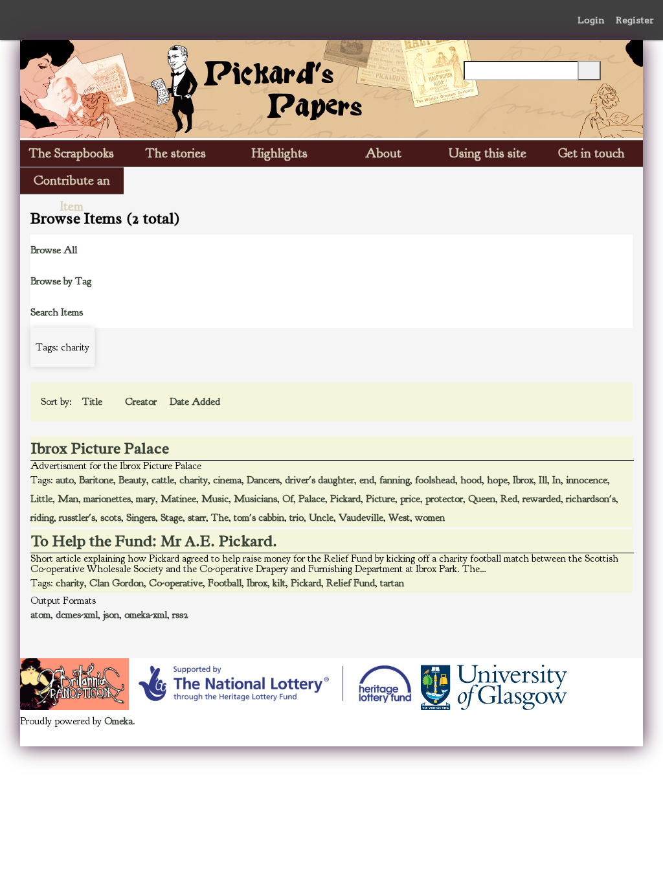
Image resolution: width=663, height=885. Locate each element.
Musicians (255, 498)
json (111, 614)
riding (42, 517)
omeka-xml (145, 614)
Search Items (56, 312)
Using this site (487, 153)
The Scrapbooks (71, 153)
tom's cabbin (259, 517)
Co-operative (176, 583)
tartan (392, 583)
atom (40, 614)
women (430, 517)
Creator (142, 401)
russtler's (77, 517)
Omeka (118, 721)
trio (296, 517)
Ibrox (523, 480)
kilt (279, 583)
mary (145, 498)
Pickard (345, 498)
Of (287, 498)
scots (110, 517)
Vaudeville (361, 517)
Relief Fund (350, 583)
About (383, 153)
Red (508, 498)
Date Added (195, 401)
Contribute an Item (72, 183)
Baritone (96, 480)
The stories (176, 153)
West (399, 517)
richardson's (591, 498)
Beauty (132, 480)
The (220, 517)
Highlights (280, 153)
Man (68, 498)
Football (225, 583)
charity (193, 480)
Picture (380, 498)
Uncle (321, 517)
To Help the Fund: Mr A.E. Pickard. (154, 541)
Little (41, 498)
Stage (172, 517)
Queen (481, 498)
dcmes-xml (77, 614)
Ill (543, 480)
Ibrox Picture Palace (100, 448)
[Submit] (589, 70)
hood (471, 480)
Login (591, 20)
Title (93, 401)
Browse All (53, 250)
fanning (394, 480)
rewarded (542, 498)
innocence (586, 480)
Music (215, 498)
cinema (227, 480)
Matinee (178, 498)
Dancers (263, 480)
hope (497, 480)
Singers (140, 517)
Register (635, 20)
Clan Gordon (116, 583)
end (366, 480)
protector (444, 498)
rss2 (180, 614)
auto (65, 480)
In (556, 480)
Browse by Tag (60, 281)
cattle (163, 480)
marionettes (107, 498)
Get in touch (591, 153)
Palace (311, 498)
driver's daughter (319, 480)
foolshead (435, 480)
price (410, 498)
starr (197, 517)
